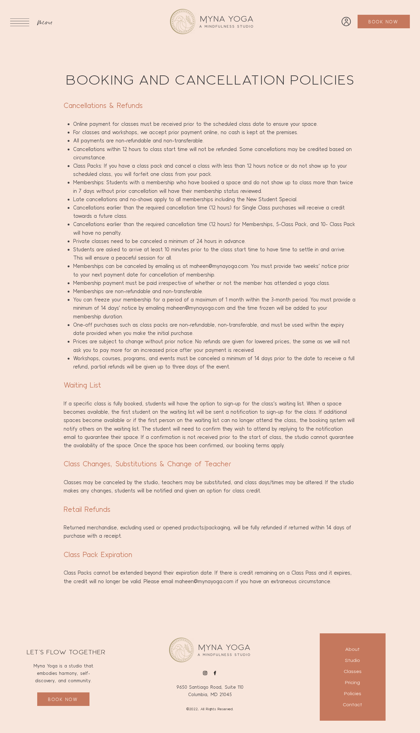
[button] (19, 22)
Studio (352, 660)
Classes (353, 671)
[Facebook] (215, 673)
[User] (346, 21)
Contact (352, 704)
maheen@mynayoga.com (219, 266)
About (352, 649)
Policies (352, 693)
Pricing (352, 682)
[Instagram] (205, 673)
